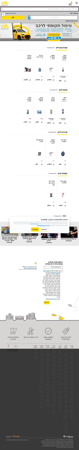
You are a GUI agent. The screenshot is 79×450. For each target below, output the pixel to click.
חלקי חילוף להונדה (71, 394)
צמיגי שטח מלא (59, 384)
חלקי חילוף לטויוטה (71, 406)
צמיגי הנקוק (59, 379)
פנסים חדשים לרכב (59, 353)
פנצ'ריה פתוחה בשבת (47, 355)
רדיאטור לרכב (53, 387)
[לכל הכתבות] (54, 216)
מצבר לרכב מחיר (54, 395)
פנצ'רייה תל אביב (47, 401)
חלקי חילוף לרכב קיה (46, 379)
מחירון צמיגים (53, 374)
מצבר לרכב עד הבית (47, 364)
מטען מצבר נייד (65, 407)
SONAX (53, 391)
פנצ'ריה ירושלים (47, 350)
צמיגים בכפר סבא (59, 397)
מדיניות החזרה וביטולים (71, 357)
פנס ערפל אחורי (59, 347)
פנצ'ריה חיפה (47, 346)
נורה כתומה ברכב (53, 405)
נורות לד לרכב (65, 426)
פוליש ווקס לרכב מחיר (53, 412)
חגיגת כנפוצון (35, 353)
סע (13, 18)
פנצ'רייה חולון (59, 366)
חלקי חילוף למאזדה (65, 354)
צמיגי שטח (59, 388)
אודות (71, 350)
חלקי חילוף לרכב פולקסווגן (64, 382)
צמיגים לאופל (41, 350)
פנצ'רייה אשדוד (47, 389)
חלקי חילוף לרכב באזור (65, 360)
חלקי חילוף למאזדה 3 (71, 417)
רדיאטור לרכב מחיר (59, 406)
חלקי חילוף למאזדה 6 (65, 348)
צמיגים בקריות (47, 405)
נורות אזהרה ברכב (53, 370)
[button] (3, 14)
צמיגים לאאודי (41, 346)
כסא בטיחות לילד (65, 401)
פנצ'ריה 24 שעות (41, 404)
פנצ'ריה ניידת (41, 408)
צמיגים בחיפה (41, 359)
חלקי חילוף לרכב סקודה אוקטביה (65, 374)
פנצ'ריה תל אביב (41, 387)
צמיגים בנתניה (59, 401)
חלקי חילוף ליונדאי (71, 411)
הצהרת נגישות (35, 346)
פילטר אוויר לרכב (65, 431)
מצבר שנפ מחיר (54, 400)
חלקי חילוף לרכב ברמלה (65, 367)
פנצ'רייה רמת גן (59, 370)
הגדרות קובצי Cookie (12, 350)
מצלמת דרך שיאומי (41, 364)
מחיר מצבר (54, 378)
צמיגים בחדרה (59, 392)
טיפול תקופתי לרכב (65, 396)
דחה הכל (44, 229)
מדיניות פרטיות (71, 367)
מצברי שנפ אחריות (41, 355)
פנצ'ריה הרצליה (59, 362)
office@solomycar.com (52, 299)
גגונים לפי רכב (47, 374)
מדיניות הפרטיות (55, 272)
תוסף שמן (54, 361)
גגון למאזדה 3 (71, 388)
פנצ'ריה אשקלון (41, 379)
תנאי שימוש (71, 353)
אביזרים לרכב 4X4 (71, 377)
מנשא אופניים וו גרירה (65, 417)
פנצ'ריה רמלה (41, 396)
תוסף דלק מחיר (54, 357)
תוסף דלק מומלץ (53, 351)
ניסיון (48, 383)
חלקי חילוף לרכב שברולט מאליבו (65, 389)
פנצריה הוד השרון (59, 358)
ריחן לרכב (60, 411)
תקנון (35, 350)
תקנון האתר (46, 271)
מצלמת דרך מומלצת (53, 383)
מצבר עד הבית (53, 365)
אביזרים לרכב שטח (71, 383)
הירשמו (46, 302)
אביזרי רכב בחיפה (71, 372)
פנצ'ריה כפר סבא (47, 385)
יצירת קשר (71, 346)
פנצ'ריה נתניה (41, 383)
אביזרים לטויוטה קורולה (41, 392)
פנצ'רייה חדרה (47, 393)
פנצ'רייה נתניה (47, 397)
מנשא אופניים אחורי (65, 412)
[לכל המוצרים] (47, 48)
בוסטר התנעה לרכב (47, 370)
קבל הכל (35, 229)
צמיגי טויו (42, 375)
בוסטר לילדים (47, 359)
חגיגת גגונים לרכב (35, 357)
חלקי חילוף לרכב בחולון (41, 370)
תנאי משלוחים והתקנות (70, 363)
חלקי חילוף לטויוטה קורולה (71, 400)
